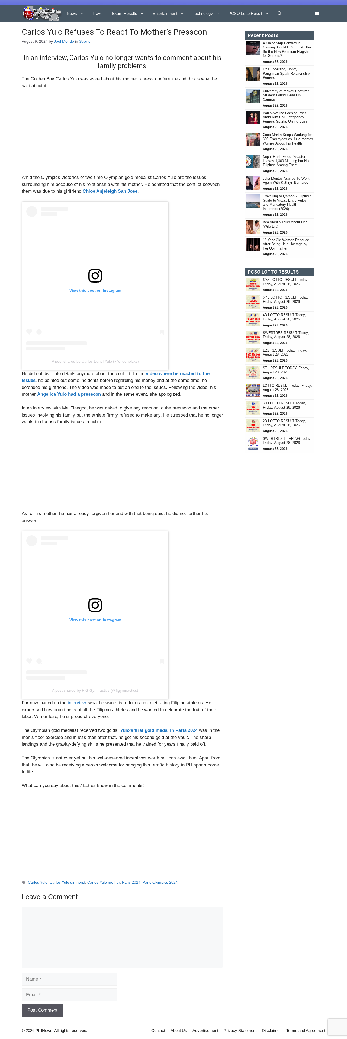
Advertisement (205, 1030)
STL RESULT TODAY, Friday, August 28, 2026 (286, 370)
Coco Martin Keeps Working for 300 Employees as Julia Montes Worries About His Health (288, 139)
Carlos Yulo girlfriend (67, 882)
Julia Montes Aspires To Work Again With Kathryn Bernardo (286, 180)
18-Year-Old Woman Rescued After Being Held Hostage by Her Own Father (286, 244)
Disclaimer (271, 1030)
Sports (84, 41)
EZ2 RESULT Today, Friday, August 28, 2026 (285, 352)
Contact (158, 1030)
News (72, 13)
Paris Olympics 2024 (160, 882)
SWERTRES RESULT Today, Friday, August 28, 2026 (286, 335)
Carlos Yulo (37, 882)
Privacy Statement (240, 1030)
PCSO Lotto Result (245, 13)
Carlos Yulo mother (103, 882)
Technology (203, 13)
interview (77, 702)
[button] (279, 13)
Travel (97, 13)
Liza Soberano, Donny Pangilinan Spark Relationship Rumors (286, 73)
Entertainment (165, 13)
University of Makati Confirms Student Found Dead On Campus (286, 95)
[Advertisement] (122, 134)
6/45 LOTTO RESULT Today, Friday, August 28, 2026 (285, 299)
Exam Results (124, 13)
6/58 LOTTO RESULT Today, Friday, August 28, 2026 (285, 282)
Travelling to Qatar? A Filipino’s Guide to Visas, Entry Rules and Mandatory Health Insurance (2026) (287, 202)
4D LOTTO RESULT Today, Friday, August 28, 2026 (284, 317)
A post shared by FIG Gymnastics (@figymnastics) (95, 690)
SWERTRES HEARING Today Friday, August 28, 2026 (286, 441)
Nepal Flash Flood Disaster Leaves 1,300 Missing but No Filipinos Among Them (286, 161)
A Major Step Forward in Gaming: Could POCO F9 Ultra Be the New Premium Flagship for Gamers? (287, 49)
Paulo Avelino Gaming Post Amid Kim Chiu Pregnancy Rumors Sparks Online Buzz (285, 117)
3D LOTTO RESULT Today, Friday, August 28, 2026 (284, 405)
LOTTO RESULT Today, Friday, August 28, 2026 (287, 388)
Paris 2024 (131, 882)
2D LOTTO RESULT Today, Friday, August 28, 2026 (284, 423)
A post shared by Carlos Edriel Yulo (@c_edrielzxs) (95, 361)
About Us (179, 1030)
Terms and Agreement (305, 1030)
